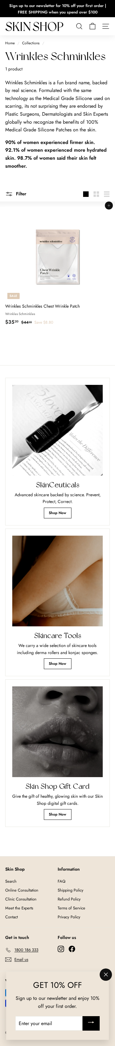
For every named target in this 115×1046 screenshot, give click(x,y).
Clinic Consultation (20, 899)
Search (11, 881)
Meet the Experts (19, 908)
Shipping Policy (70, 890)
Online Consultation (21, 890)
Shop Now (57, 513)
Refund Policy (69, 899)
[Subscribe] (91, 1023)
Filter (20, 193)
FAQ (61, 881)
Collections (31, 43)
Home (10, 43)
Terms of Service (71, 908)
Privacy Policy (69, 917)
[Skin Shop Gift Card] (57, 731)
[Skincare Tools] (57, 581)
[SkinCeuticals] (57, 430)
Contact (11, 917)
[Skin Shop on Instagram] (61, 949)
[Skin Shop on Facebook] (72, 949)
